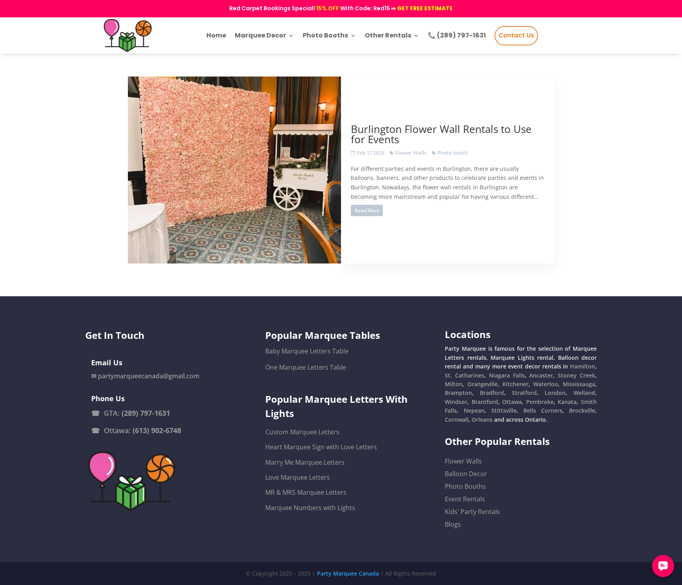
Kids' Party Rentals (472, 511)
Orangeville (482, 384)
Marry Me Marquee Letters (305, 462)
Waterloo (545, 384)
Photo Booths (465, 486)
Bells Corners (542, 410)
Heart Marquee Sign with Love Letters (321, 447)
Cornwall (456, 419)
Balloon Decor (466, 473)
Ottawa (512, 402)
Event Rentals (465, 499)
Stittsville (504, 410)
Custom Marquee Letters (302, 432)
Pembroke (540, 402)
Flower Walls (411, 152)
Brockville (582, 410)
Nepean (474, 410)
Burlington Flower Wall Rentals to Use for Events (441, 134)
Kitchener (515, 384)
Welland (584, 392)
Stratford (524, 392)
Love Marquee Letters (297, 477)
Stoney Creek (576, 375)
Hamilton (582, 366)
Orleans (482, 419)
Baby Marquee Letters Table (306, 351)
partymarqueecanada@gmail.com (148, 376)
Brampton (458, 392)
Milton (454, 384)
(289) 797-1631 (146, 413)
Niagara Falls (507, 375)
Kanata (567, 402)
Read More (367, 210)
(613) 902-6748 (157, 430)
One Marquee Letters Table (305, 367)
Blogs (453, 524)
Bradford (492, 392)
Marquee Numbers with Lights (310, 507)
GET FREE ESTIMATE (425, 8)
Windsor (456, 402)
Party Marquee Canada (348, 573)
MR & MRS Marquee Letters (306, 492)
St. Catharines (464, 375)
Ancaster (541, 375)
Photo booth (452, 152)
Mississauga (579, 384)
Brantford (485, 402)
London (555, 392)
